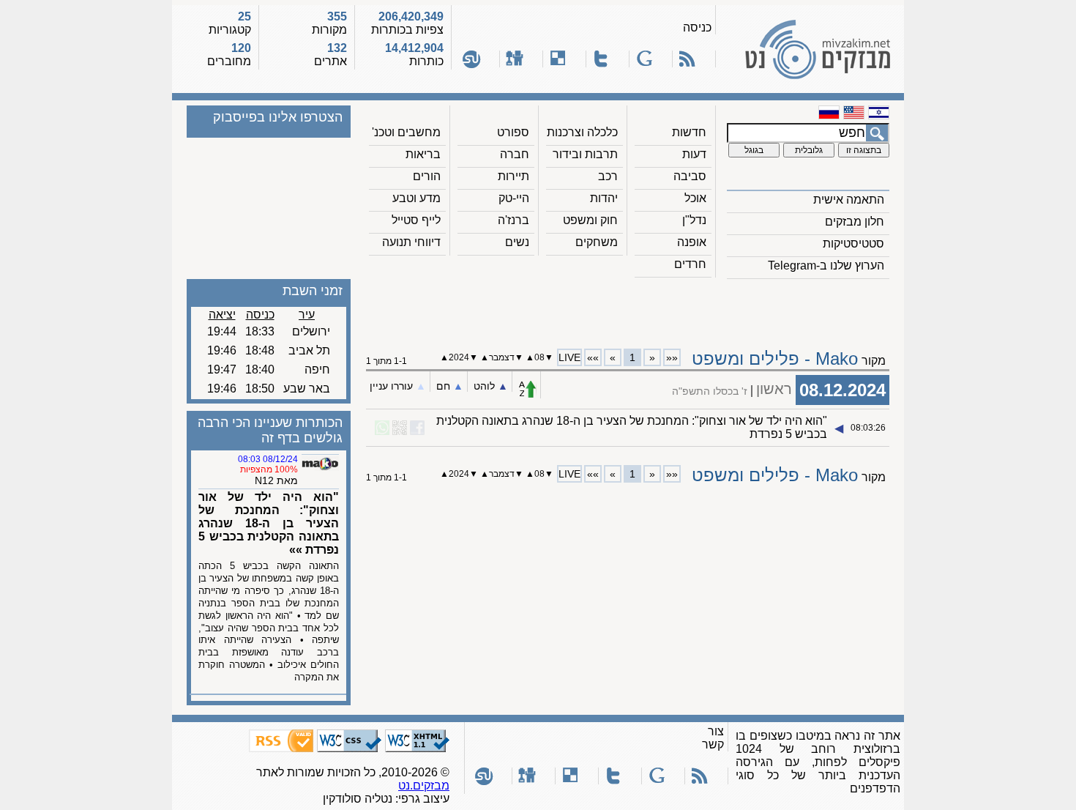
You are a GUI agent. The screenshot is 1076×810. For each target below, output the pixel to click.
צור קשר (713, 738)
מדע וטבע (416, 198)
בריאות (423, 154)
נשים (517, 242)
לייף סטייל (416, 220)
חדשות (689, 132)
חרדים (690, 264)
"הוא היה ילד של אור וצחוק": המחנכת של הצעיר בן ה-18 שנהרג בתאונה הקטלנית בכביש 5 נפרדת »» (268, 523)
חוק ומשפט (590, 220)
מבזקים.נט (423, 785)
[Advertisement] (628, 308)
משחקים (596, 242)
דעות (694, 154)
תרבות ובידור (585, 154)
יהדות (604, 198)
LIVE (569, 357)
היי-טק (513, 198)
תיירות (513, 176)
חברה (514, 154)
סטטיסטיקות (853, 243)
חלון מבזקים (854, 221)
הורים (427, 176)
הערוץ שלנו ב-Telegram (826, 265)
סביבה (689, 176)
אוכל (695, 198)
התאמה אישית (848, 199)
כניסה (697, 27)
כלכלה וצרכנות (582, 132)
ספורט (513, 132)
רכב (608, 176)
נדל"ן (694, 220)
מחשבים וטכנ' (406, 132)
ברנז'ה (513, 220)
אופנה (691, 242)
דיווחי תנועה (411, 242)
